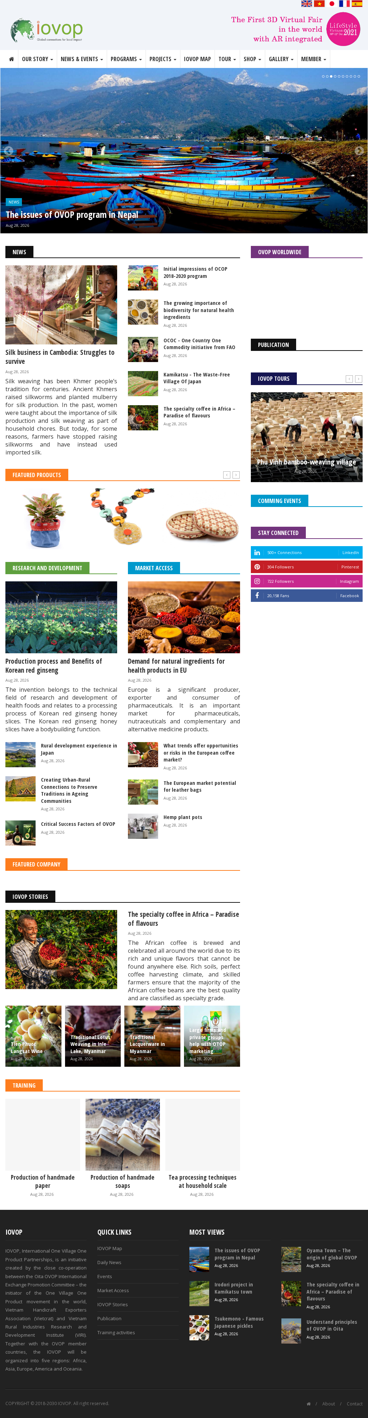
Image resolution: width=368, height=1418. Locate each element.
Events (104, 1276)
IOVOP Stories (30, 897)
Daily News (109, 1262)
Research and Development (47, 568)
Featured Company (36, 864)
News (14, 202)
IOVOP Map (197, 59)
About (328, 1404)
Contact (355, 1404)
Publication (109, 1318)
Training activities (116, 1332)
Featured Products (37, 475)
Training (24, 1085)
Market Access (154, 568)
